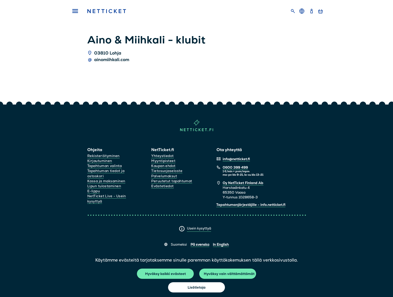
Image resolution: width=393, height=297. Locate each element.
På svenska (200, 244)
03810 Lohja (107, 53)
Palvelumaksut (164, 176)
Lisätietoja (197, 287)
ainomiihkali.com (111, 59)
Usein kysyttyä (199, 228)
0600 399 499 (235, 167)
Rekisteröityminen (103, 156)
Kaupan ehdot (163, 166)
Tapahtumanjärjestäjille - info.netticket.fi (250, 204)
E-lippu (93, 191)
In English (221, 244)
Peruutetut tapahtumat (171, 181)
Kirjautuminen (99, 161)
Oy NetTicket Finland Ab (243, 183)
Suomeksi (179, 244)
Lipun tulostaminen (104, 186)
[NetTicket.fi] (196, 130)
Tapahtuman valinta (104, 166)
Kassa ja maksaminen (106, 181)
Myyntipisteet (163, 161)
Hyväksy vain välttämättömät (229, 274)
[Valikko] (73, 11)
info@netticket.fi (236, 159)
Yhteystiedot (162, 156)
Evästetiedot (162, 186)
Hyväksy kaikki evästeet (165, 274)
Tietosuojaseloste (166, 171)
